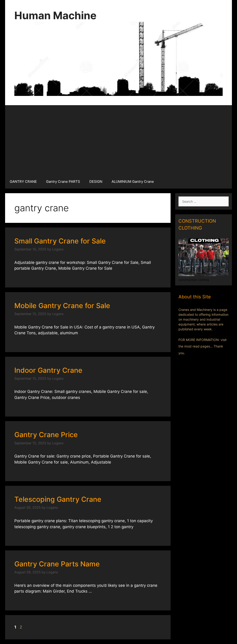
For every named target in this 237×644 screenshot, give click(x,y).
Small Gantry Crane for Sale (60, 241)
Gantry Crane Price (46, 434)
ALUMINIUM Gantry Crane (133, 181)
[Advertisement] (118, 139)
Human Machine (55, 15)
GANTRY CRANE (23, 181)
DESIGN (95, 181)
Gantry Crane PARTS (63, 181)
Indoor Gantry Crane (48, 370)
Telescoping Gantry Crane (57, 499)
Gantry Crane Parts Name (57, 564)
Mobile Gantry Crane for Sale (62, 305)
